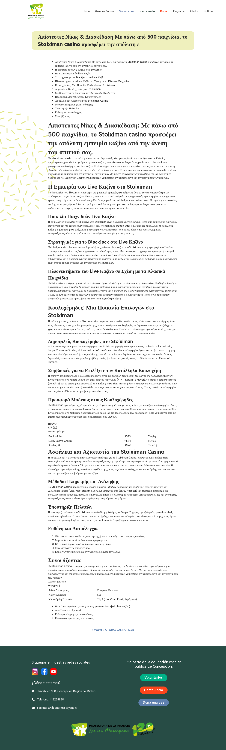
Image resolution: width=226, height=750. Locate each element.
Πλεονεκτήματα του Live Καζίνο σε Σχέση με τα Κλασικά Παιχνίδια (92, 81)
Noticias (208, 11)
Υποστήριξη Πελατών (67, 108)
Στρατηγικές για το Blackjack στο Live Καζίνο (80, 77)
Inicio (87, 11)
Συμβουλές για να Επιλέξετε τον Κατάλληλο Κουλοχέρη (85, 93)
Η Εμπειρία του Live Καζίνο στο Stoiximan (78, 69)
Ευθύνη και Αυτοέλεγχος (68, 112)
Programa (179, 11)
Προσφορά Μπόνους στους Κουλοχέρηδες (78, 96)
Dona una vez (153, 702)
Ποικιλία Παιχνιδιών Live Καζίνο (73, 73)
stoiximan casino (62, 158)
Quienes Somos (104, 11)
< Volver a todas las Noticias (113, 629)
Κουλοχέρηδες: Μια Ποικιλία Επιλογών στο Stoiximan (85, 85)
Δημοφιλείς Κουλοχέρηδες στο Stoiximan (78, 89)
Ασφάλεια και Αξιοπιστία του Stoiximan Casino (81, 100)
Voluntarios (153, 677)
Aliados (194, 11)
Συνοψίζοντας (62, 116)
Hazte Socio (153, 690)
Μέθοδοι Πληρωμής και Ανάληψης (74, 104)
